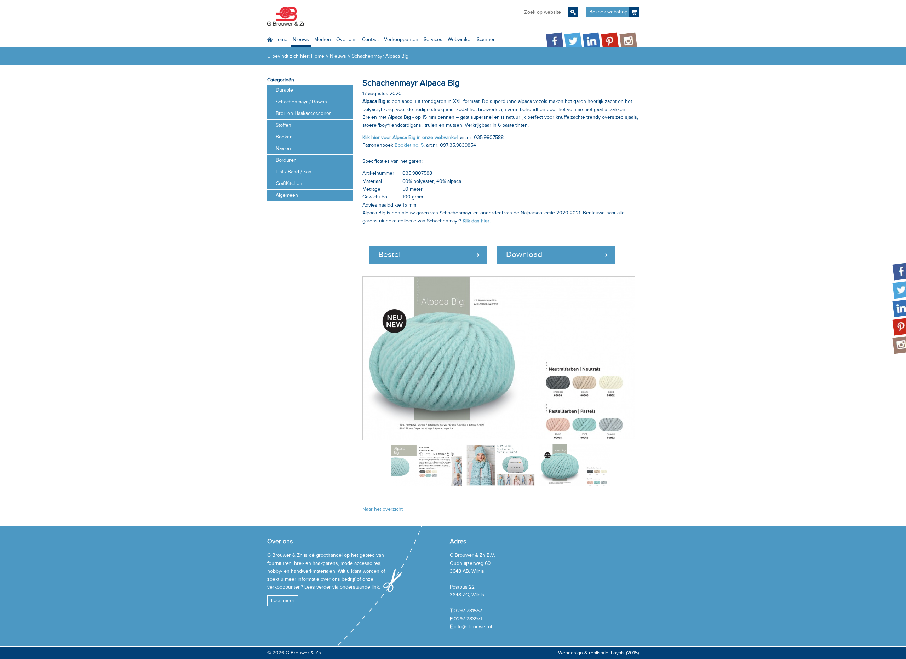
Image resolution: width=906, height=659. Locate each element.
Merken (322, 39)
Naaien (283, 148)
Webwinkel (459, 39)
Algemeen (287, 195)
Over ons (346, 39)
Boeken (284, 136)
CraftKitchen (289, 183)
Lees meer (282, 600)
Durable (284, 90)
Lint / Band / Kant (294, 171)
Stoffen (283, 125)
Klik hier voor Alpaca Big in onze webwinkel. (410, 137)
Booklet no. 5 (409, 145)
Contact (370, 39)
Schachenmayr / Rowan (301, 101)
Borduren (286, 160)
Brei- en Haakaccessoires (304, 113)
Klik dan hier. (477, 221)
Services (433, 39)
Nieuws (301, 39)
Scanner (486, 39)
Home (280, 39)
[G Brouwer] (286, 16)
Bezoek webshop (608, 12)
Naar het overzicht (382, 509)
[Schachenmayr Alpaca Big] (500, 358)
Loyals (618, 652)
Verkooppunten (401, 39)
